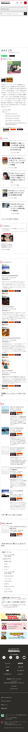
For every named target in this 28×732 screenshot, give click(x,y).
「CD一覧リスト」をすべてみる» (11, 515)
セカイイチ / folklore (7, 370)
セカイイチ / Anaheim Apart (17, 448)
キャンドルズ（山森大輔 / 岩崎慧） (9, 555)
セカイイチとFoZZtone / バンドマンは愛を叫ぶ (18, 468)
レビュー (20, 674)
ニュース (7, 663)
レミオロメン (7, 589)
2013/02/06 (5, 279)
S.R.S (5, 564)
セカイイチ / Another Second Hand (11, 338)
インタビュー (7, 674)
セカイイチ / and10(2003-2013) (10, 275)
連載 (7, 670)
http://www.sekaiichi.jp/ (11, 113)
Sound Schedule (9, 576)
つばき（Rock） (8, 581)
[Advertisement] (14, 32)
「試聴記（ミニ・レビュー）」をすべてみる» (13, 394)
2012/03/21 (5, 310)
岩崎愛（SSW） (8, 561)
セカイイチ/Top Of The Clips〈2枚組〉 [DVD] (18, 527)
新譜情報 (20, 663)
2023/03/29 (16, 410)
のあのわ (6, 583)
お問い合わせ (4, 708)
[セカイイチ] (3, 78)
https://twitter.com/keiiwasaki (12, 116)
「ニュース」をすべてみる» (10, 219)
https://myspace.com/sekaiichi (13, 120)
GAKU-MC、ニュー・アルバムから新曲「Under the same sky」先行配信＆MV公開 (16, 193)
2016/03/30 (16, 431)
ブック (8, 667)
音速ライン (7, 566)
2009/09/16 (16, 531)
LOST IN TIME (8, 591)
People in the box (9, 586)
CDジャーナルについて (6, 697)
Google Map (14, 685)
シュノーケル (7, 578)
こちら (19, 598)
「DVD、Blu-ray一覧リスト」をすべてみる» (13, 544)
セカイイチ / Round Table (16, 428)
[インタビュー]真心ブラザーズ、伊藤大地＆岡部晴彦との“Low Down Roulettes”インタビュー (6, 245)
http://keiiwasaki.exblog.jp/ (12, 118)
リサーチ (20, 667)
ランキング (20, 670)
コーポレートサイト (14, 688)
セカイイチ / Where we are (17, 407)
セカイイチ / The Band (8, 306)
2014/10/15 (16, 451)
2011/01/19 (5, 374)
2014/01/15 (16, 473)
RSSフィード (4, 704)
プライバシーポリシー (6, 701)
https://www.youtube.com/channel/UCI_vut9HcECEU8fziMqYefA (16, 123)
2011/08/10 (5, 341)
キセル (6, 569)
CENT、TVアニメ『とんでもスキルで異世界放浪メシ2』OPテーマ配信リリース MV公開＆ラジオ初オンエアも (18, 177)
